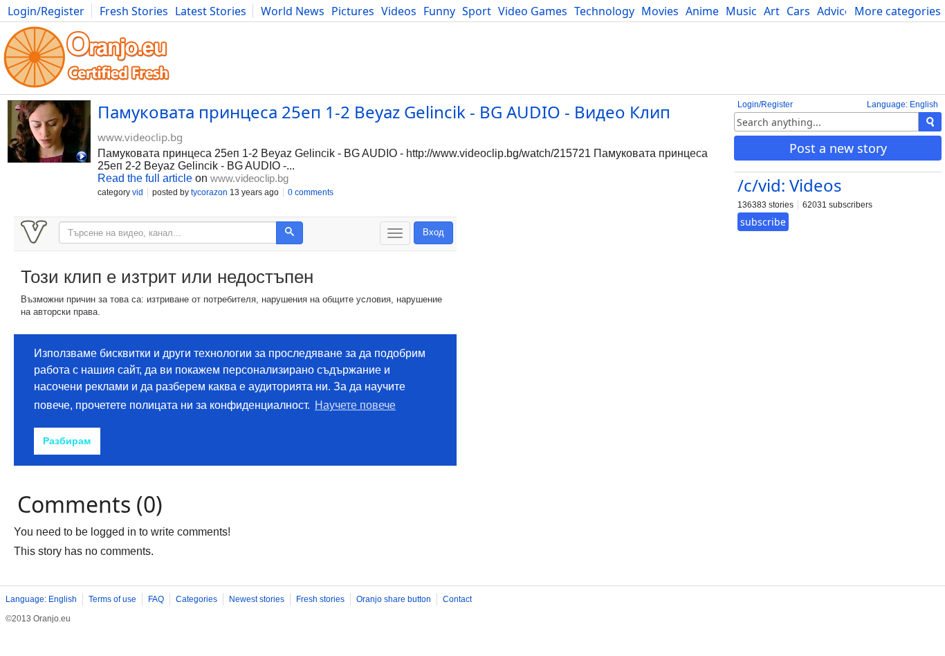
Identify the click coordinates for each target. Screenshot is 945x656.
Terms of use (112, 599)
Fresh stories (320, 599)
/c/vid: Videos (789, 185)
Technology (604, 11)
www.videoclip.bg (140, 137)
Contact (457, 599)
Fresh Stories (134, 11)
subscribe (763, 221)
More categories (897, 11)
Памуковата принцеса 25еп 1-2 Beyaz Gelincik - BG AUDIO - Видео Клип (384, 111)
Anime (702, 11)
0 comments (310, 192)
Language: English (902, 104)
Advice (834, 11)
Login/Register (46, 11)
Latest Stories (210, 11)
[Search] (930, 121)
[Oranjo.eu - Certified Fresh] (86, 87)
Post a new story (838, 148)
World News (292, 11)
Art (772, 11)
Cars (798, 11)
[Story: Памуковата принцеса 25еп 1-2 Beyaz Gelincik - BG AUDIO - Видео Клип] (49, 132)
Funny (439, 11)
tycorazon (209, 192)
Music (741, 11)
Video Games (532, 11)
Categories (196, 599)
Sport (476, 11)
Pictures (352, 11)
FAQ (156, 599)
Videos (398, 11)
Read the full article (145, 178)
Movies (660, 11)
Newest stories (256, 599)
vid (137, 192)
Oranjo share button (393, 599)
